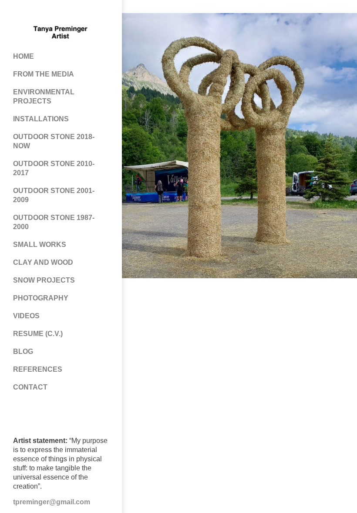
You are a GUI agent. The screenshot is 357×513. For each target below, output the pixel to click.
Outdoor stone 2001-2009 (53, 195)
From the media (43, 74)
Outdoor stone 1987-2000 (53, 222)
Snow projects (44, 280)
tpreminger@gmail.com (51, 502)
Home (23, 56)
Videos (26, 316)
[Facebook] (35, 13)
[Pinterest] (52, 13)
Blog (23, 351)
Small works (39, 244)
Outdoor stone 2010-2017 (53, 168)
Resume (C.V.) (38, 333)
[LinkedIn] (87, 13)
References (37, 369)
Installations (41, 119)
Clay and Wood (43, 262)
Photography (40, 298)
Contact (30, 387)
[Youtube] (69, 13)
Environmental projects (43, 96)
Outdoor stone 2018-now (53, 141)
